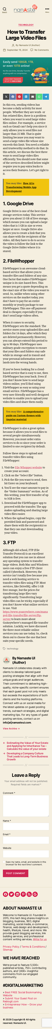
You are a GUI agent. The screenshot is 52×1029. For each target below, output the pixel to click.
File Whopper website (28, 467)
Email (6, 834)
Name (7, 821)
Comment (9, 793)
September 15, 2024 (17, 50)
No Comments (42, 50)
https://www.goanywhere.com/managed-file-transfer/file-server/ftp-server (25, 615)
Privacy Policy (11, 946)
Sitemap (8, 949)
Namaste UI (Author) (29, 45)
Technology (26, 24)
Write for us (40, 939)
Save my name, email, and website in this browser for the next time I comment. (26, 863)
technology (12, 648)
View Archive (11, 728)
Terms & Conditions (33, 946)
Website (7, 848)
